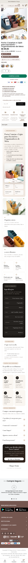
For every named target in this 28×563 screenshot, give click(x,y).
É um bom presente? (14, 440)
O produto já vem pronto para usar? (14, 419)
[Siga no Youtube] (11, 533)
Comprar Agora (14, 76)
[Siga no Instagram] (5, 533)
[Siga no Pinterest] (8, 533)
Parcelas (18, 51)
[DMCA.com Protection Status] (14, 540)
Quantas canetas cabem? (14, 435)
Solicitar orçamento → (22, 120)
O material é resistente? (14, 425)
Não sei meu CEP (6, 107)
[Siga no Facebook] (2, 533)
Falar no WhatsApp (15, 459)
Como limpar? (14, 430)
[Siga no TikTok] (13, 533)
